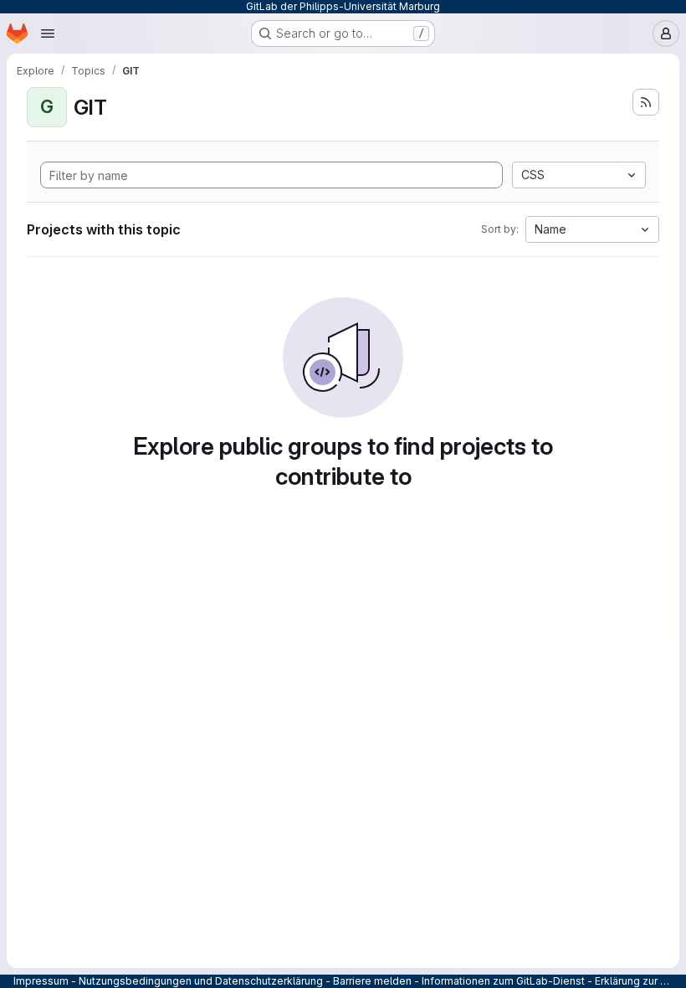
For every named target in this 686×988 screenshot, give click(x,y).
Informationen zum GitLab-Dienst (503, 981)
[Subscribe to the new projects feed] (645, 102)
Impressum (41, 981)
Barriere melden (372, 981)
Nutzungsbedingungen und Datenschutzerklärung (201, 981)
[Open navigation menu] (47, 33)
